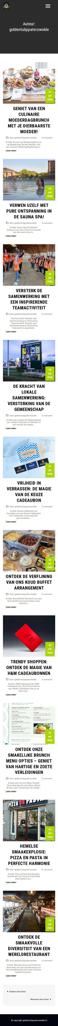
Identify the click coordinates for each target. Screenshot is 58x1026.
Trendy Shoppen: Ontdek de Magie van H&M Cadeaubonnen (29, 667)
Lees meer (11, 150)
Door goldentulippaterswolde (23, 137)
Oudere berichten (17, 991)
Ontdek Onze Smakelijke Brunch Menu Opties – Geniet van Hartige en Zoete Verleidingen (29, 761)
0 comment (47, 137)
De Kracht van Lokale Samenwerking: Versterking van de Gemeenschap (29, 398)
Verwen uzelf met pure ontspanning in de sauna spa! (29, 211)
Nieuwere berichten (39, 999)
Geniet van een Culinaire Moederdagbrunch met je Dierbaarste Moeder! (29, 120)
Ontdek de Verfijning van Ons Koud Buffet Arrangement (29, 582)
